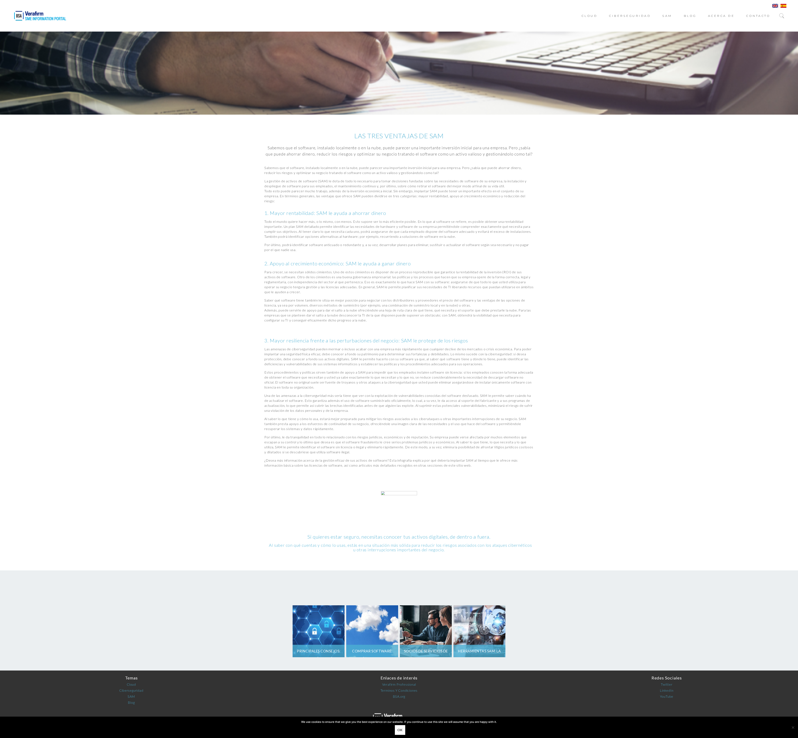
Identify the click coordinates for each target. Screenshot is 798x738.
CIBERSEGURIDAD (630, 16)
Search (785, 16)
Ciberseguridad (131, 690)
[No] (793, 727)
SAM (667, 16)
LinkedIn (666, 690)
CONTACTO (758, 16)
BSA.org (399, 696)
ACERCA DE (721, 16)
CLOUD (589, 16)
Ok (400, 730)
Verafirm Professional (399, 684)
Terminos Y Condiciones (399, 690)
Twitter (666, 684)
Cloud (131, 684)
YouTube (667, 696)
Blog (690, 16)
